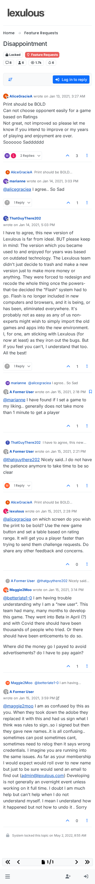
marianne (18, 181)
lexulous (17, 511)
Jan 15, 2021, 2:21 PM (68, 451)
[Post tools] (87, 156)
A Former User (22, 392)
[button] (7, 876)
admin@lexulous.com (42, 775)
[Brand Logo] (26, 12)
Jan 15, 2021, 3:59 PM (37, 698)
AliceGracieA (21, 96)
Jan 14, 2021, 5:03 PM (37, 225)
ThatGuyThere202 (25, 218)
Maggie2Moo (21, 590)
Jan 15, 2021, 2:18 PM (68, 392)
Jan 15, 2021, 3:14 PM (66, 590)
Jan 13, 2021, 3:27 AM (67, 96)
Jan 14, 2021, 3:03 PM (60, 181)
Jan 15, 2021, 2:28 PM (59, 511)
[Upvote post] (67, 156)
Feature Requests (44, 55)
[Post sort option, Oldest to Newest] (10, 79)
